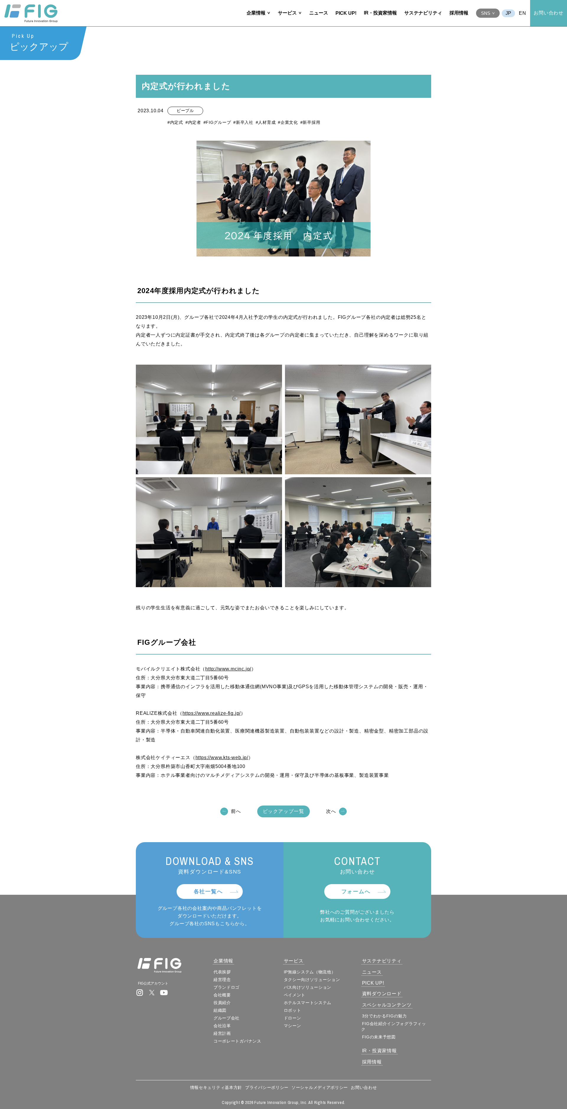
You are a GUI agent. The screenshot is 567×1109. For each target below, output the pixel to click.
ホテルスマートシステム (308, 1002)
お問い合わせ (548, 12)
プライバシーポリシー (267, 1087)
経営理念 (222, 979)
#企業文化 (288, 122)
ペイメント (295, 995)
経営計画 (222, 1033)
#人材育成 (266, 122)
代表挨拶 (222, 972)
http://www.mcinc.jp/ (228, 668)
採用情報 (458, 12)
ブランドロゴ (226, 987)
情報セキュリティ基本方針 (216, 1087)
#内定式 (175, 122)
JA (508, 13)
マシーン (292, 1025)
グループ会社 (226, 1018)
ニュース (318, 12)
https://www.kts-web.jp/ (221, 757)
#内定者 (193, 122)
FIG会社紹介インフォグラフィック (393, 1026)
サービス (287, 12)
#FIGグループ (217, 122)
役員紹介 (222, 1002)
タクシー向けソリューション (312, 979)
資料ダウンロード (382, 993)
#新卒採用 (310, 122)
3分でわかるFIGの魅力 (384, 1016)
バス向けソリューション (308, 987)
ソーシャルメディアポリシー (319, 1087)
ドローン (292, 1018)
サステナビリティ (423, 12)
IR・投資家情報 (380, 12)
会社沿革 (222, 1025)
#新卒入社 (243, 122)
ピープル (185, 110)
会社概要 (222, 995)
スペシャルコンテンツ (387, 1004)
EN (522, 13)
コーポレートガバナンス (237, 1041)
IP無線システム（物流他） (310, 972)
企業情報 (256, 12)
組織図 (220, 1010)
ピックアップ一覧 (283, 811)
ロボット (292, 1010)
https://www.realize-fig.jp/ (212, 713)
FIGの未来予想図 (379, 1037)
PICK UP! (345, 13)
